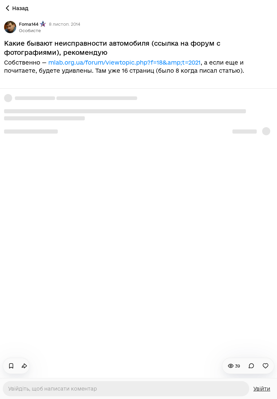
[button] (30, 30)
